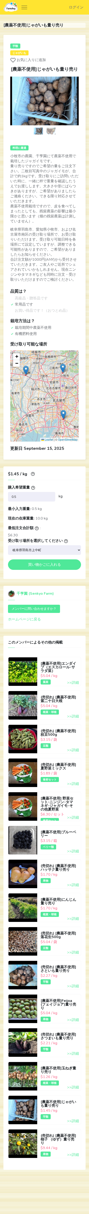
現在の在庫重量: (21, 518)
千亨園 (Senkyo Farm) (35, 593)
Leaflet (48, 439)
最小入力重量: (19, 508)
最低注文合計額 (21, 527)
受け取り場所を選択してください (35, 540)
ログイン (76, 7)
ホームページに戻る (24, 619)
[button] (15, 101)
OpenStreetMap (68, 439)
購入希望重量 (19, 487)
